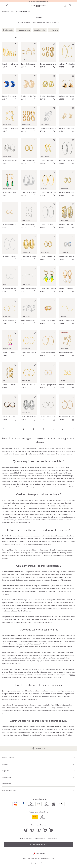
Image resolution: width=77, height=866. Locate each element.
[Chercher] (7, 5)
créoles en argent (55, 481)
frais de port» (34, 858)
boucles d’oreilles (66, 735)
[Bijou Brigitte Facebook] (38, 830)
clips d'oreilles (56, 508)
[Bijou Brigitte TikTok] (26, 830)
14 (63, 429)
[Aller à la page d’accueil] (38, 5)
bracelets (49, 727)
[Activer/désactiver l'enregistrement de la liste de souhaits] (15, 44)
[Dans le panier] (15, 66)
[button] (65, 5)
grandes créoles (23, 500)
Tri (58, 37)
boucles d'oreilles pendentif (37, 508)
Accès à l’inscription (38, 844)
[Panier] (74, 5)
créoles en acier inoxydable (20, 616)
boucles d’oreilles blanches (21, 611)
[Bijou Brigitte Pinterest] (44, 830)
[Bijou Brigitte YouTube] (51, 830)
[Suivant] (73, 429)
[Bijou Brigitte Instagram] (32, 830)
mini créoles (18, 550)
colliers (38, 727)
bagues (72, 675)
